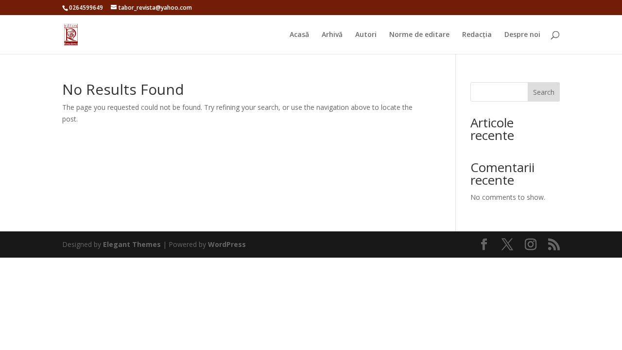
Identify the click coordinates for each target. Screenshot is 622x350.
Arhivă (332, 35)
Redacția (477, 35)
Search (543, 92)
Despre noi (522, 35)
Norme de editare (419, 35)
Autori (366, 35)
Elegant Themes (132, 244)
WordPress (227, 244)
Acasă (299, 35)
